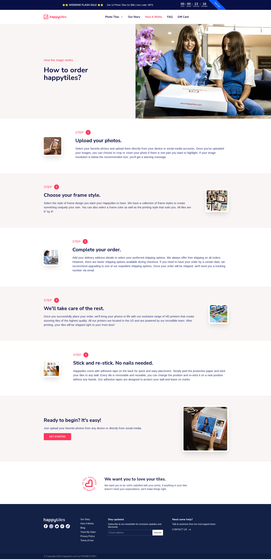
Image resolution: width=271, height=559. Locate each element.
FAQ (170, 17)
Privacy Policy (87, 536)
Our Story (134, 17)
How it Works (153, 17)
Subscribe (158, 533)
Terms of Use (87, 540)
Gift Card (183, 17)
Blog (82, 528)
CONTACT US (179, 529)
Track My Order (88, 532)
